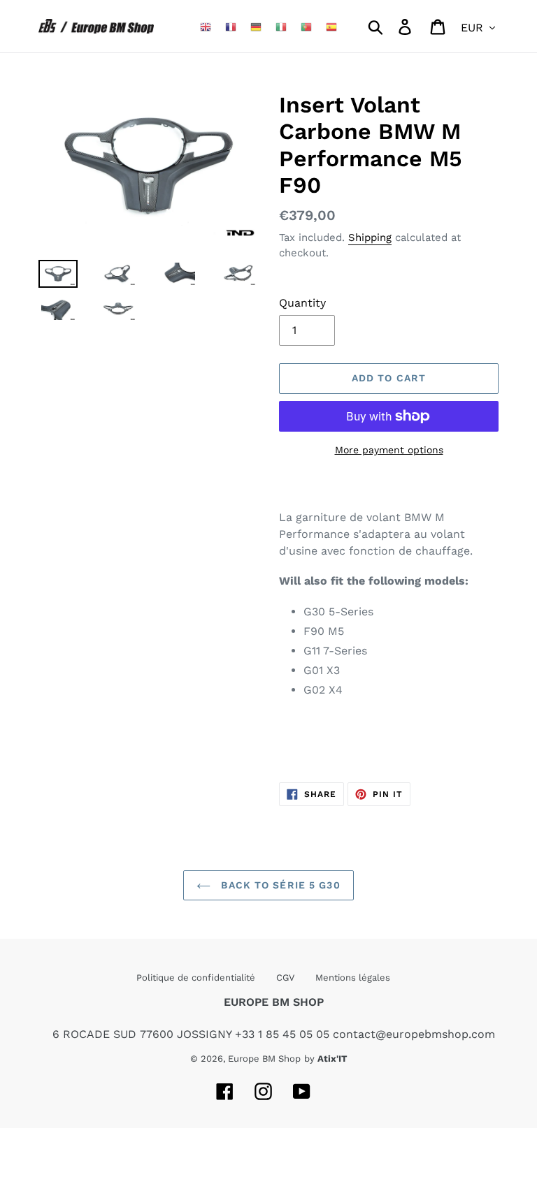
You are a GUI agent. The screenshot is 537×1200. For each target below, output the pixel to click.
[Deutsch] (255, 26)
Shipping (370, 237)
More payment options (389, 449)
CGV (285, 977)
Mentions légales (352, 977)
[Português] (306, 26)
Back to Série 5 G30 (278, 885)
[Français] (230, 26)
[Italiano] (281, 26)
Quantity (302, 302)
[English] (205, 26)
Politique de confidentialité (195, 977)
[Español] (331, 26)
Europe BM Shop (264, 1058)
